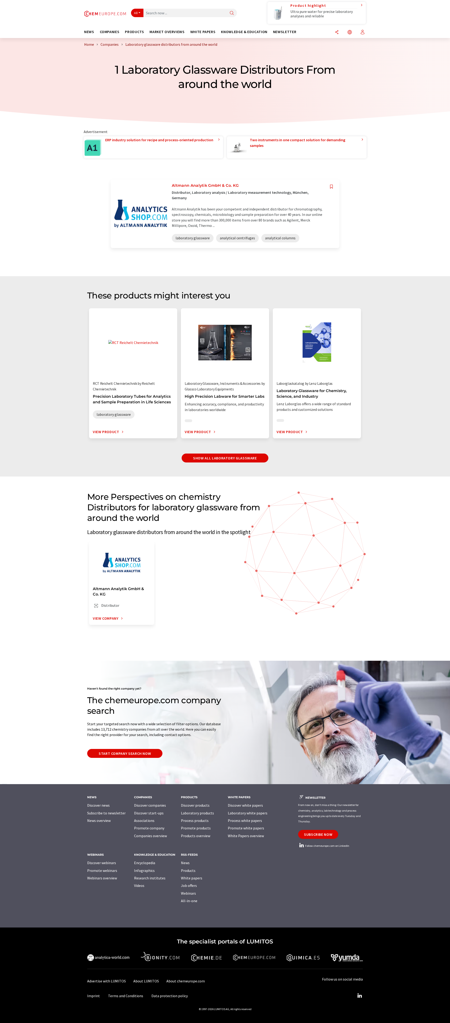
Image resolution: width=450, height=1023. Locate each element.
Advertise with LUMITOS (106, 981)
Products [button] (134, 32)
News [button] (89, 32)
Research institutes (149, 878)
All (136, 13)
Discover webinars (101, 862)
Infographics (144, 870)
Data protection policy (169, 995)
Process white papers (245, 820)
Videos (139, 885)
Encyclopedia (144, 862)
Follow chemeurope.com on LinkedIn (327, 845)
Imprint (93, 995)
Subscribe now (318, 834)
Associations (144, 820)
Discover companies (150, 805)
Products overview (195, 835)
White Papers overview (246, 835)
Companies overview (150, 835)
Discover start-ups (149, 813)
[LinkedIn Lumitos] (359, 995)
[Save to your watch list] (331, 186)
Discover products (195, 805)
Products (188, 870)
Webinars (188, 893)
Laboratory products (197, 813)
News (185, 862)
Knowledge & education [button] (244, 32)
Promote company (149, 828)
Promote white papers (246, 828)
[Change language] (349, 32)
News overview (99, 820)
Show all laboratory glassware (225, 458)
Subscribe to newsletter (106, 813)
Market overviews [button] (167, 32)
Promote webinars (102, 870)
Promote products (196, 828)
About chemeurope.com (185, 981)
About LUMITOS (146, 981)
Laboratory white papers (247, 813)
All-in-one (189, 900)
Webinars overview (102, 878)
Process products (195, 820)
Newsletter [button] (284, 32)
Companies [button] (110, 32)
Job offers (189, 885)
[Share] (337, 32)
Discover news (98, 805)
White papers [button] (203, 32)
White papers (191, 878)
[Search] (232, 13)
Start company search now (125, 753)
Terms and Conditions (125, 995)
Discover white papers (245, 805)
